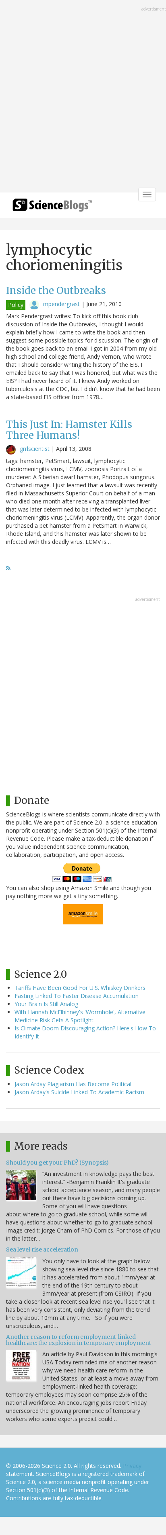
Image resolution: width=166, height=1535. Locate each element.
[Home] (52, 207)
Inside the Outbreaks (56, 290)
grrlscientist (35, 448)
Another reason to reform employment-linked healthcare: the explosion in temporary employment (78, 1340)
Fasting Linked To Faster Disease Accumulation (77, 996)
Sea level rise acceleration (42, 1249)
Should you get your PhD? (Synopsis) (57, 1162)
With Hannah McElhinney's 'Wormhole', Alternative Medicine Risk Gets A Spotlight (80, 1016)
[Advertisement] (83, 97)
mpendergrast (61, 304)
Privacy (132, 1465)
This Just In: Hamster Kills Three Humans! (69, 429)
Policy (15, 305)
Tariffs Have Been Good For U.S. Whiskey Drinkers (80, 988)
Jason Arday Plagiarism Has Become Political (73, 1084)
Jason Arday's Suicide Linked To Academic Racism (79, 1092)
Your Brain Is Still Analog (46, 1004)
